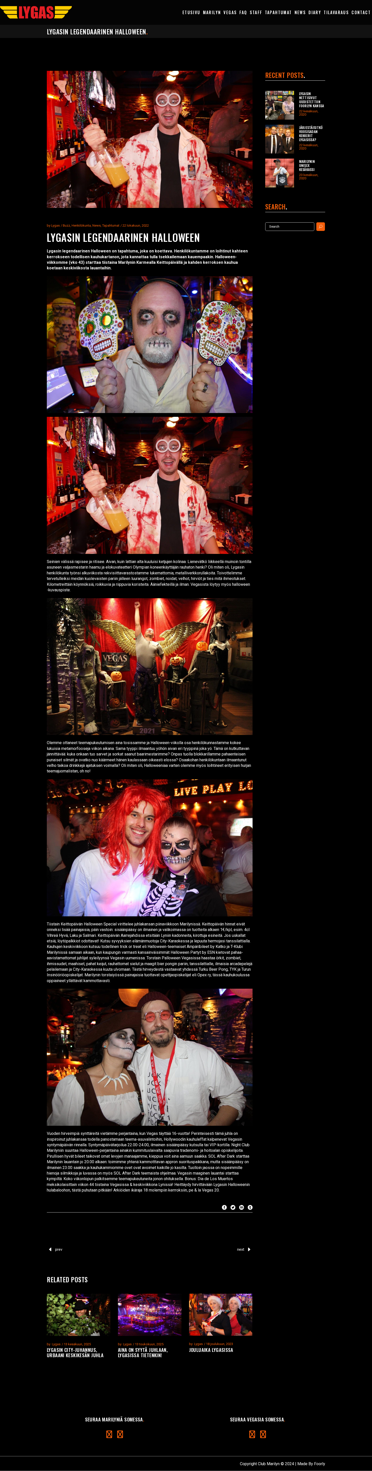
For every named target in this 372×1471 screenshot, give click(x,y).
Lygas (55, 225)
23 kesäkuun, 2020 (308, 176)
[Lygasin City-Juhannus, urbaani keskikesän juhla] (78, 1315)
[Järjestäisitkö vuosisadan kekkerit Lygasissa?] (279, 139)
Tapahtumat (110, 225)
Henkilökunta (81, 225)
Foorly (319, 1463)
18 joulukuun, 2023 (219, 1344)
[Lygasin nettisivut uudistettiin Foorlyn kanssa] (279, 105)
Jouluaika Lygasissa (211, 1349)
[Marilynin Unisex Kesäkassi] (279, 173)
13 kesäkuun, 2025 (77, 1344)
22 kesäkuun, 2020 (308, 112)
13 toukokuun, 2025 (149, 1344)
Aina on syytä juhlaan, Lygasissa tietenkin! (143, 1352)
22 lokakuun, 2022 (135, 225)
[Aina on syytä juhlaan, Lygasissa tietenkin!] (149, 1315)
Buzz (66, 225)
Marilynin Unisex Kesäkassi (307, 165)
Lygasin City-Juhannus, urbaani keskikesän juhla (75, 1352)
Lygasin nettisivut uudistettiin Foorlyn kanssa (311, 99)
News (96, 225)
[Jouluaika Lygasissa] (221, 1315)
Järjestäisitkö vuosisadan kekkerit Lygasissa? (311, 133)
